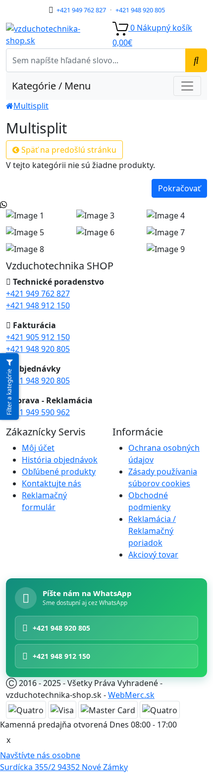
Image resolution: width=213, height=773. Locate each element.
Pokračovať (179, 188)
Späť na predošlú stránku (67, 149)
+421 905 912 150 (38, 337)
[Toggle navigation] (187, 86)
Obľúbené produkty (59, 471)
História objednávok (60, 459)
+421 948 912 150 (38, 305)
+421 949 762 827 (81, 10)
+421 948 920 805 (140, 10)
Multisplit (31, 105)
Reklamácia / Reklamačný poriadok (152, 531)
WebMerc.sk (131, 694)
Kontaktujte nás (51, 483)
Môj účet (38, 447)
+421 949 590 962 (38, 412)
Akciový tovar (153, 554)
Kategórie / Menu (51, 85)
